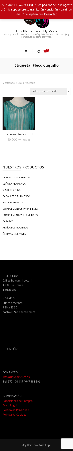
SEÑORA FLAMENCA (14, 183)
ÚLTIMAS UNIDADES (14, 233)
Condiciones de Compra (18, 401)
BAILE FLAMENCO (13, 202)
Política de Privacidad (16, 410)
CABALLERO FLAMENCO (16, 196)
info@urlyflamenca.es (16, 377)
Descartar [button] (50, 14)
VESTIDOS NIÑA (12, 190)
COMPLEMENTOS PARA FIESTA (20, 208)
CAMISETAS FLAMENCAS (16, 177)
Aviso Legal (10, 405)
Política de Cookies (14, 414)
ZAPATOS (8, 221)
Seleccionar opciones (18, 112)
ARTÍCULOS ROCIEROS (15, 227)
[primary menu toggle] (26, 51)
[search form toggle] (39, 51)
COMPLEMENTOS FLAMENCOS (20, 215)
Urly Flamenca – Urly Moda (36, 31)
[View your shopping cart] (45, 52)
